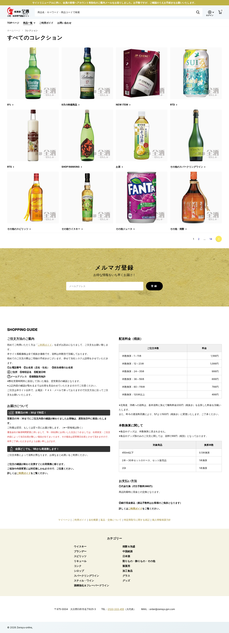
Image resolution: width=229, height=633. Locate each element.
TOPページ (13, 22)
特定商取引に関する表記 (137, 519)
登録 (154, 286)
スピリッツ (80, 556)
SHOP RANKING (71, 166)
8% (9, 104)
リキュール (80, 561)
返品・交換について (111, 519)
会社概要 (93, 519)
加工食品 (128, 570)
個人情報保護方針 (161, 519)
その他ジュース (124, 228)
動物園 (198, 12)
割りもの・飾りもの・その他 (139, 561)
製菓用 (126, 565)
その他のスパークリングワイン (187, 166)
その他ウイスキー (71, 228)
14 (211, 238)
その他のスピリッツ (18, 228)
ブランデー (80, 551)
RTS (9, 166)
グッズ (126, 580)
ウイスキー (80, 546)
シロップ (79, 570)
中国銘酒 (128, 551)
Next (219, 239)
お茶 (118, 166)
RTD (172, 104)
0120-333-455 (116, 609)
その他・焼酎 (177, 228)
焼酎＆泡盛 (129, 546)
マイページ (64, 519)
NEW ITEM (122, 104)
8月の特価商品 (70, 104)
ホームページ (13, 30)
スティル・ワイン (84, 580)
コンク (77, 565)
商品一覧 (28, 22)
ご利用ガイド (46, 22)
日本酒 (126, 556)
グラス (126, 575)
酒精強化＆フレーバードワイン (91, 585)
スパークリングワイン (86, 575)
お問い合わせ (64, 22)
